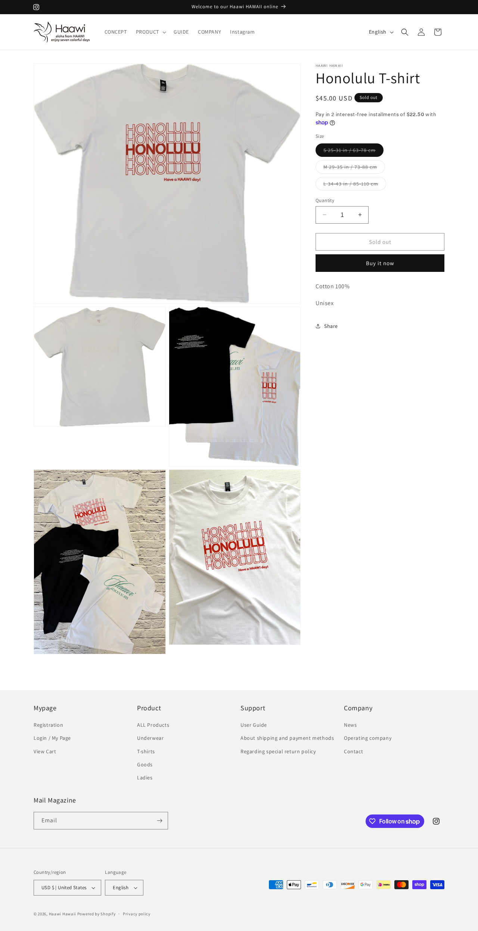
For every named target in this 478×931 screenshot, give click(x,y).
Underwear (150, 738)
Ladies (145, 778)
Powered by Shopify (96, 913)
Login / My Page (52, 738)
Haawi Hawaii (62, 913)
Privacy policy (136, 913)
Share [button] (331, 326)
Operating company (367, 738)
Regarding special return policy (278, 751)
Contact (353, 751)
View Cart (45, 751)
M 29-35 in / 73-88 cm (354, 168)
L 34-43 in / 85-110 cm (354, 185)
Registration (48, 725)
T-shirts (146, 751)
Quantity (325, 200)
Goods (145, 764)
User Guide (253, 725)
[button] (150, 32)
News (350, 725)
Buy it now (380, 263)
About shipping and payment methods (287, 738)
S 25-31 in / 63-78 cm (353, 151)
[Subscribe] (159, 820)
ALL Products (153, 725)
